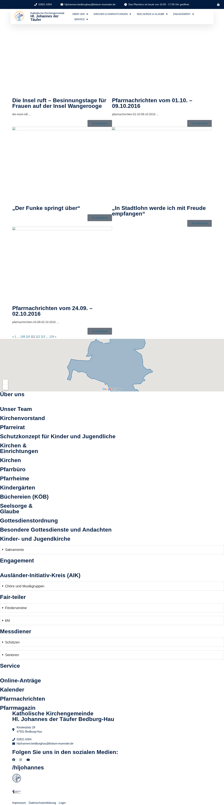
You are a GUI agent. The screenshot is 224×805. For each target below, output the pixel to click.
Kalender (12, 689)
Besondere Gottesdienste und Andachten (56, 529)
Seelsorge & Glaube (150, 14)
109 (22, 336)
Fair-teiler (13, 597)
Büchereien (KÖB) (24, 497)
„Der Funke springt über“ (46, 208)
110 (28, 336)
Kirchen (10, 460)
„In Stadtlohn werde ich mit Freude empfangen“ (159, 211)
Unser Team (16, 409)
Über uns (78, 14)
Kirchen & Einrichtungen (111, 14)
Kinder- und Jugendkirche (35, 539)
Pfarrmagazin (18, 708)
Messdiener (15, 631)
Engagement (182, 14)
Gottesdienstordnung (29, 520)
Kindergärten (17, 487)
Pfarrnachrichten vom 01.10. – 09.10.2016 (152, 103)
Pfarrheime (14, 478)
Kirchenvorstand (22, 418)
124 (51, 336)
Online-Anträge (20, 680)
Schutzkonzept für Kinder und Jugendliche (57, 436)
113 (43, 336)
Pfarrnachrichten (22, 699)
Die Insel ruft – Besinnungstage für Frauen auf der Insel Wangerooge (59, 103)
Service (79, 19)
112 (38, 336)
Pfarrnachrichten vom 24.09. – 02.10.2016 (52, 311)
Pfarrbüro (13, 469)
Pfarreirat (12, 427)
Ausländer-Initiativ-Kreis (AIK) (40, 575)
